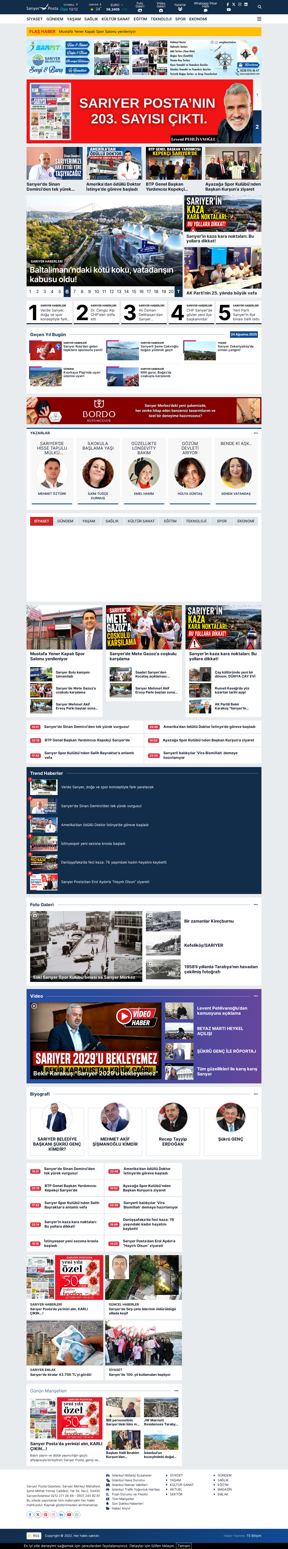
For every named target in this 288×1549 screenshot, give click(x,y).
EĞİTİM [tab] (170, 521)
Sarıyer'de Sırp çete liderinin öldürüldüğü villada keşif (142, 1311)
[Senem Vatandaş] (190, 473)
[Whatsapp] (76, 1514)
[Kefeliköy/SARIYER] (163, 945)
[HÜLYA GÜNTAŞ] (144, 473)
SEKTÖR (176, 1494)
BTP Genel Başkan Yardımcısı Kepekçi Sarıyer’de (87, 740)
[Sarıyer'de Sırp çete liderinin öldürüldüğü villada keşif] (143, 1277)
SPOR (180, 19)
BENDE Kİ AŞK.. (190, 443)
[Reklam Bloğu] (144, 57)
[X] (37, 1514)
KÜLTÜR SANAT (116, 19)
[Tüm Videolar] (256, 996)
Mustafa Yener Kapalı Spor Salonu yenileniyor (97, 31)
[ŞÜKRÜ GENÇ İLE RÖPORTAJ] (179, 1051)
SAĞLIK (91, 19)
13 (119, 291)
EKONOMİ (198, 19)
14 (126, 291)
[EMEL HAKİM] (98, 473)
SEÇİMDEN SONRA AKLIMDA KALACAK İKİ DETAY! (236, 448)
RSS (35, 1536)
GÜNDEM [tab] (65, 521)
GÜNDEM (54, 19)
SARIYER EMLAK (43, 1370)
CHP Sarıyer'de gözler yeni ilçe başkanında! (199, 314)
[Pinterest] (45, 1514)
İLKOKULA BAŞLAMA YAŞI (52, 445)
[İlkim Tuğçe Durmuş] (52, 473)
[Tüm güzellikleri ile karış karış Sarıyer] (179, 1071)
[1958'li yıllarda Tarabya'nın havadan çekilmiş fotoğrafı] (163, 969)
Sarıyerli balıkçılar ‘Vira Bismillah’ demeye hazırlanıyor (151, 1205)
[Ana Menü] (259, 19)
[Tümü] (256, 1094)
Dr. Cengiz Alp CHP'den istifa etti (103, 314)
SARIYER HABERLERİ (53, 305)
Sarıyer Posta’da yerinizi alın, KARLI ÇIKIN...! (59, 1311)
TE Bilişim (254, 1536)
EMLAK (223, 1494)
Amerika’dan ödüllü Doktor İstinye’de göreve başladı (209, 727)
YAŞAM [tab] (88, 521)
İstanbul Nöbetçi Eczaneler (132, 1475)
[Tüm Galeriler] (256, 904)
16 (141, 291)
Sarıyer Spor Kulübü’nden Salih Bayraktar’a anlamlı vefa (71, 1205)
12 (111, 291)
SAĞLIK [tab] (112, 521)
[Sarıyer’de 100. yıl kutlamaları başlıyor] (143, 1343)
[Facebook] (30, 1514)
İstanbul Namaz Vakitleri (130, 1485)
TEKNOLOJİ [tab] (196, 521)
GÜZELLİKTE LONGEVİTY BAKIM (98, 448)
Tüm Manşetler (123, 1499)
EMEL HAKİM (98, 494)
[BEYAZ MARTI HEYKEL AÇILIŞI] (179, 1031)
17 (149, 291)
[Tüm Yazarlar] (256, 433)
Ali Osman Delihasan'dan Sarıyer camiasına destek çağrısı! (151, 315)
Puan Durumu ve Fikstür (130, 1494)
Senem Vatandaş (190, 494)
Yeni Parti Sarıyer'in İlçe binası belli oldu (246, 314)
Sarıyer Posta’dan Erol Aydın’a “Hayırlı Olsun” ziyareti (149, 1243)
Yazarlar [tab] (40, 433)
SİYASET (35, 19)
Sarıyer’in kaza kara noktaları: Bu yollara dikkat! (70, 1224)
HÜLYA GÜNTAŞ (144, 494)
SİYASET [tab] (41, 521)
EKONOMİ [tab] (245, 521)
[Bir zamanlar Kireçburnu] (163, 921)
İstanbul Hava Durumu (128, 1480)
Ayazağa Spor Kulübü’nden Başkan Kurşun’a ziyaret (208, 740)
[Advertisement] (228, 1278)
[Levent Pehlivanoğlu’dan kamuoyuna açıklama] (179, 1010)
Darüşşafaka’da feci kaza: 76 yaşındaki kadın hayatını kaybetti (148, 1224)
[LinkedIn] (61, 1514)
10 (96, 291)
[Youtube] (69, 1514)
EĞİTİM (140, 19)
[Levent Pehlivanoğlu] (236, 473)
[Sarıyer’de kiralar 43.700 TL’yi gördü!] (65, 1343)
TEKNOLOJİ (161, 19)
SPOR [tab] (222, 521)
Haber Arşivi (121, 1508)
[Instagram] (53, 1514)
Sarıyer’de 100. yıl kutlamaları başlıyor (140, 1374)
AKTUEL (176, 1489)
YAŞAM (74, 19)
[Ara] (259, 7)
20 (171, 291)
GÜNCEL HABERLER (124, 1304)
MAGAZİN (225, 1489)
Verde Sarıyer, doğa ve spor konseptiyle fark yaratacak (53, 315)
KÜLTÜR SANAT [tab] (141, 521)
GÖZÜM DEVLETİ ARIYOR (144, 448)
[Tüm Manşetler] (176, 1391)
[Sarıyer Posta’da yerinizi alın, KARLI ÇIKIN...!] (65, 1277)
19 (163, 291)
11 (104, 291)
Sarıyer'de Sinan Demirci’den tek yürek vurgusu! (86, 727)
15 (134, 291)
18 (156, 291)
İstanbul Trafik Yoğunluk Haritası (136, 1489)
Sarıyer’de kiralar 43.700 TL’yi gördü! (61, 1374)
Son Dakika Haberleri (127, 1503)
